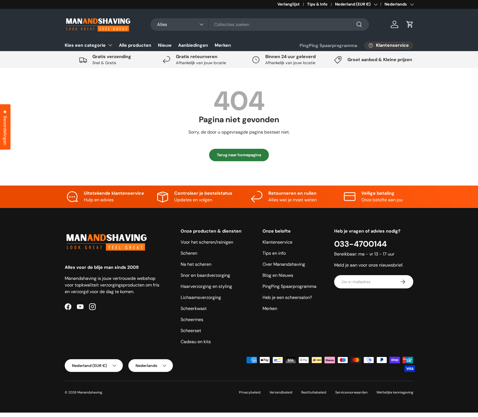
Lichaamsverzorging (201, 297)
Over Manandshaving (284, 264)
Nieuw (165, 45)
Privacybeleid (250, 392)
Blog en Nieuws (278, 275)
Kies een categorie (85, 45)
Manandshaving (89, 392)
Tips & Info (317, 4)
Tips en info (274, 253)
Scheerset (191, 330)
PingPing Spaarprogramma (328, 45)
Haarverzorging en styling (206, 286)
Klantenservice (277, 242)
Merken (223, 45)
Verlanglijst (288, 4)
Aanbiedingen (193, 45)
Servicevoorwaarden (351, 392)
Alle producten (135, 45)
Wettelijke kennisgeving (394, 392)
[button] (410, 24)
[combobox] (259, 24)
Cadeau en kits (196, 342)
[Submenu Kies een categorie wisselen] (110, 45)
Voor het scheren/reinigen (207, 242)
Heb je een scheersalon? (287, 297)
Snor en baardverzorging (205, 275)
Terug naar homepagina (239, 154)
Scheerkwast (194, 308)
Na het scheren (196, 264)
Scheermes (192, 319)
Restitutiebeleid (313, 392)
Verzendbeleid (280, 392)
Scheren (189, 253)
